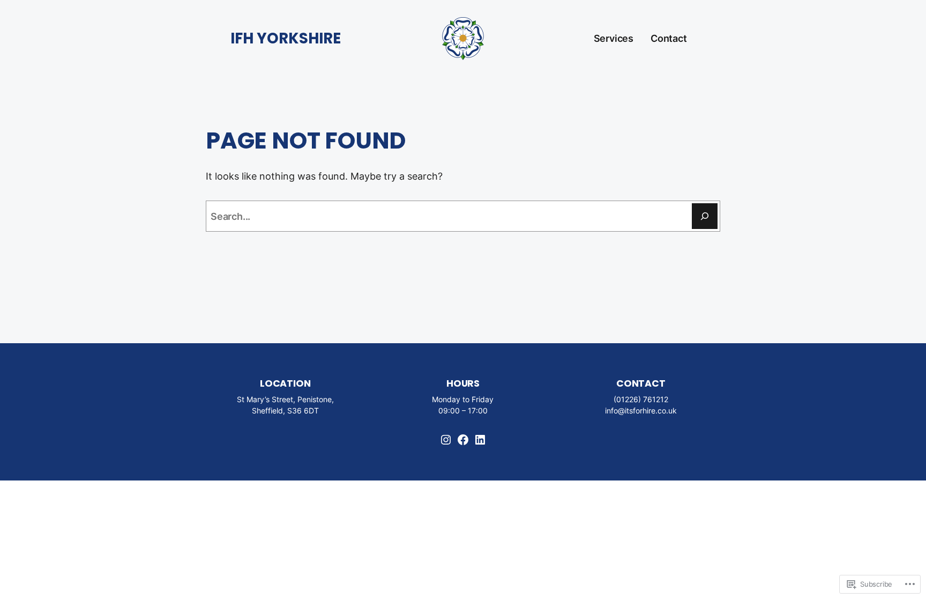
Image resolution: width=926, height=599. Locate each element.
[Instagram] (445, 439)
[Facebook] (463, 439)
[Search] (705, 216)
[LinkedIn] (480, 439)
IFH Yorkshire (285, 38)
